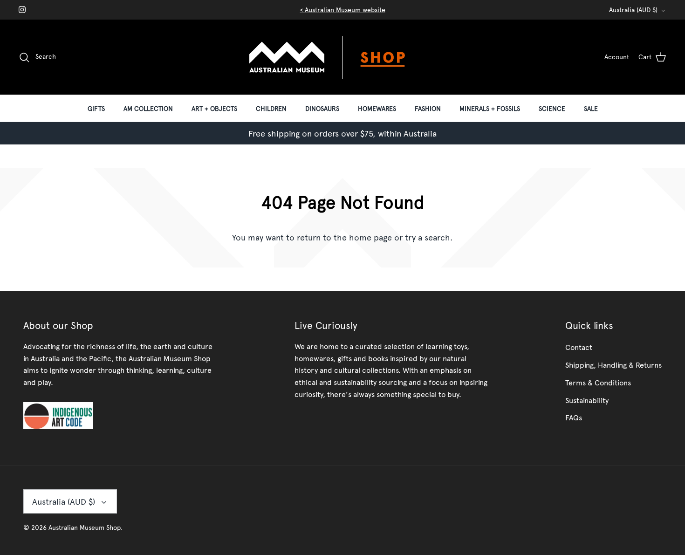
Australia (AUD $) (633, 9)
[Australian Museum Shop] (342, 57)
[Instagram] (22, 9)
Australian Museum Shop (84, 527)
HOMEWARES (377, 108)
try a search (427, 237)
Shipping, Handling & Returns (613, 364)
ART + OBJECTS (214, 108)
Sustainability (587, 400)
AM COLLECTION (148, 108)
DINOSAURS (322, 108)
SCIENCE (552, 108)
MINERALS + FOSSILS (489, 108)
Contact (578, 347)
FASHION (428, 108)
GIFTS (96, 108)
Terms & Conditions (598, 382)
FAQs (573, 417)
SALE (591, 108)
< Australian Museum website (342, 9)
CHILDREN (271, 108)
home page (370, 237)
